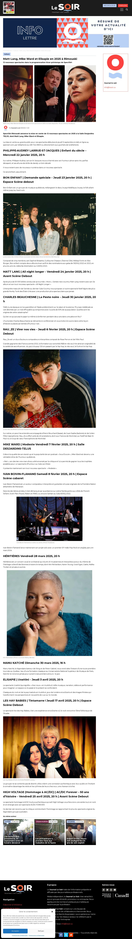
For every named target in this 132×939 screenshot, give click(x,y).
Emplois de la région (11, 908)
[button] (52, 912)
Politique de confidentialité (20, 935)
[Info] (66, 33)
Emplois (123, 6)
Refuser (41, 931)
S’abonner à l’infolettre (12, 905)
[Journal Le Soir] (66, 7)
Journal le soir (15, 128)
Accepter (15, 931)
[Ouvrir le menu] (121, 9)
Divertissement (7, 50)
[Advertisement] (49, 860)
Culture (15, 50)
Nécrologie (110, 6)
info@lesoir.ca (110, 87)
